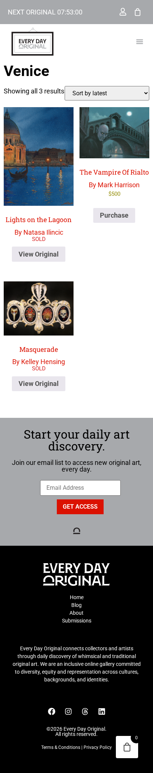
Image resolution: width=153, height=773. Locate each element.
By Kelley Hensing (38, 355)
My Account (122, 11)
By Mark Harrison (114, 182)
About (76, 613)
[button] (139, 41)
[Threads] (85, 711)
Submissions (76, 621)
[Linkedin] (101, 711)
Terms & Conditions (60, 747)
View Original (39, 254)
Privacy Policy (98, 747)
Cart (137, 11)
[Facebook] (51, 711)
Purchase (114, 215)
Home (77, 597)
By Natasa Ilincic (39, 225)
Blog (76, 605)
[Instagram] (68, 711)
